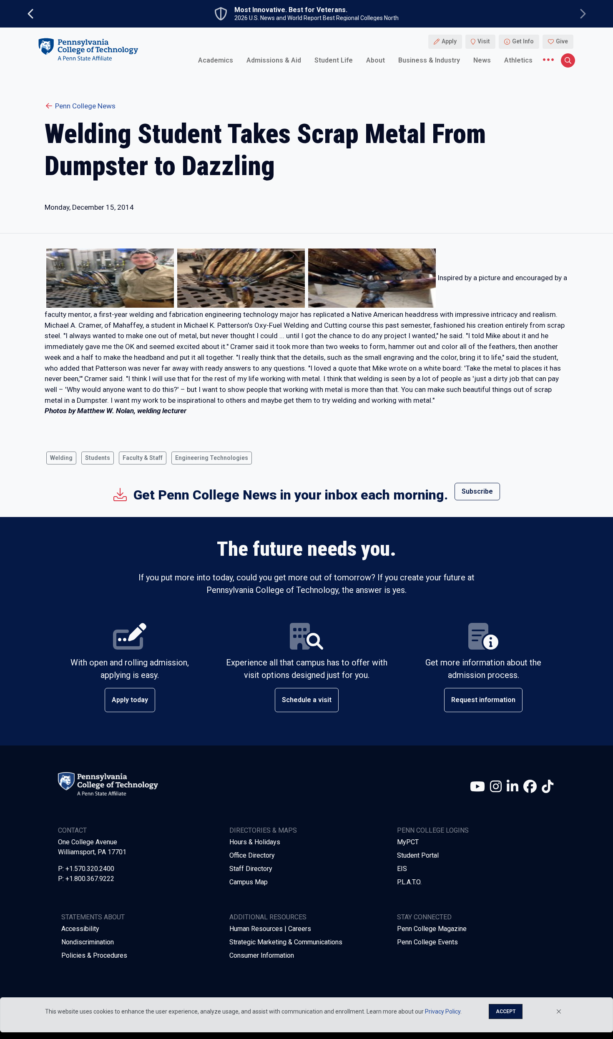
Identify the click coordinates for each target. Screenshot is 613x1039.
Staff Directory (250, 869)
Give (562, 41)
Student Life (333, 60)
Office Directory (252, 855)
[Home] (88, 49)
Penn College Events (427, 942)
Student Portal (418, 855)
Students (97, 457)
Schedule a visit (307, 700)
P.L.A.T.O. (409, 882)
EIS (402, 869)
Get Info (523, 41)
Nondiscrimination (87, 942)
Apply (449, 41)
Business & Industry (429, 60)
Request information (483, 700)
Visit (483, 41)
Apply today (130, 700)
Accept (505, 1011)
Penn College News (85, 106)
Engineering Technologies (211, 457)
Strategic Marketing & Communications (285, 942)
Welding (61, 457)
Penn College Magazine (432, 929)
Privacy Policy (442, 1011)
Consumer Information (261, 955)
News (482, 60)
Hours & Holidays (254, 842)
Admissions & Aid (273, 60)
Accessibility (80, 929)
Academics (215, 60)
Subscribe (477, 491)
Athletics (518, 60)
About (375, 60)
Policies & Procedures (94, 955)
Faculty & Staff (143, 457)
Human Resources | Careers (270, 929)
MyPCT (408, 842)
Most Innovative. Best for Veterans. (290, 10)
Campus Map (248, 882)
